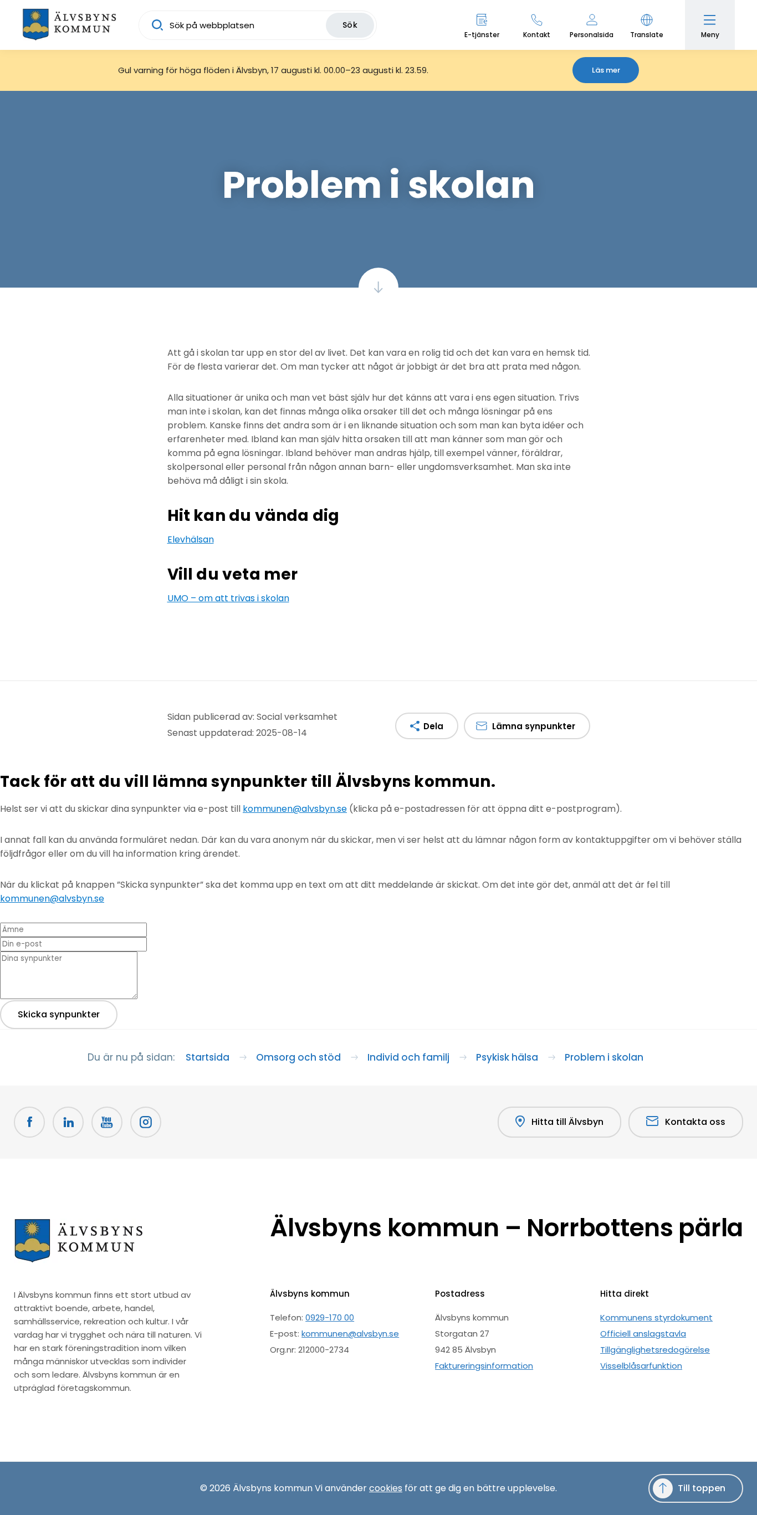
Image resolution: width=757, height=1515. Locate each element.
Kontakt (536, 34)
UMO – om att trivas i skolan (228, 598)
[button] (646, 25)
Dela (433, 726)
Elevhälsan (190, 539)
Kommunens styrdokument (656, 1317)
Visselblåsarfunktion (641, 1365)
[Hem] (69, 25)
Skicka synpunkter (59, 1014)
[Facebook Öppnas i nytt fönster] (29, 1122)
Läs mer (606, 70)
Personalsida (591, 34)
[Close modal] (3, 801)
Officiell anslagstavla (643, 1333)
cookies (385, 1488)
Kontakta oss (695, 1121)
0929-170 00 (329, 1317)
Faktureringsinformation (484, 1365)
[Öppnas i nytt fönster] (145, 1122)
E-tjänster (481, 34)
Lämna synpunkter (533, 726)
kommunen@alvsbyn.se (295, 808)
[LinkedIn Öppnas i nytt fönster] (68, 1122)
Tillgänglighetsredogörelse (655, 1349)
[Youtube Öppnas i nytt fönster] (106, 1122)
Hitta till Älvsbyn (567, 1121)
